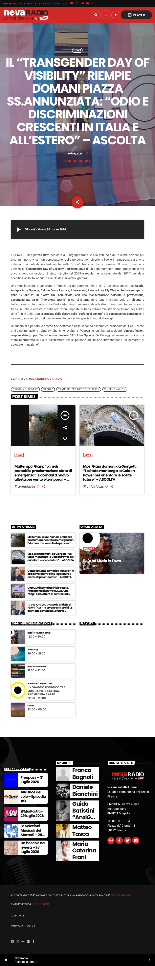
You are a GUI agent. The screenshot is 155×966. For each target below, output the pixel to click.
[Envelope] (135, 840)
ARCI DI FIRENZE (120, 895)
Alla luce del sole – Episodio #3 (33, 796)
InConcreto (40, 904)
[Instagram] (87, 3)
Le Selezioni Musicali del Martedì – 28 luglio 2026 (31, 833)
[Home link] (26, 15)
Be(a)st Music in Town (102, 560)
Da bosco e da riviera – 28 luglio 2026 (33, 847)
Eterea (30, 705)
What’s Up (32, 649)
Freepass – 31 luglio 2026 (32, 780)
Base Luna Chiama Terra (40, 683)
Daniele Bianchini (85, 790)
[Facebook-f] (119, 840)
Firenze (48, 389)
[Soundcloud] (82, 3)
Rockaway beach (36, 666)
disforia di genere (25, 389)
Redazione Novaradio (46, 379)
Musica (89, 549)
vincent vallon (114, 389)
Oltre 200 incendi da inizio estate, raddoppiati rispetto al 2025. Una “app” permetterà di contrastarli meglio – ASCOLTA (48, 592)
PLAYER (136, 14)
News (77, 50)
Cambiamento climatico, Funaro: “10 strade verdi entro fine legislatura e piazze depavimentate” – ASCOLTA (50, 574)
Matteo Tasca (82, 830)
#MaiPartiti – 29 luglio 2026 (32, 813)
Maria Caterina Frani (84, 850)
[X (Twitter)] (77, 3)
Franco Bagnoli (82, 773)
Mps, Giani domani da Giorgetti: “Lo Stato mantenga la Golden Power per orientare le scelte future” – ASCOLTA (110, 473)
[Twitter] (127, 840)
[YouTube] (71, 3)
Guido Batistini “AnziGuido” (84, 814)
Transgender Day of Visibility (78, 389)
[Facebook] (93, 3)
